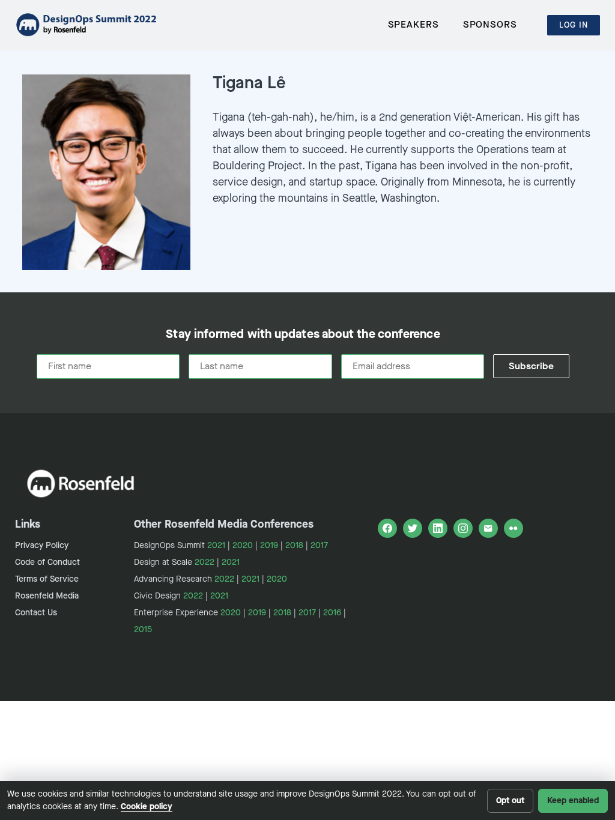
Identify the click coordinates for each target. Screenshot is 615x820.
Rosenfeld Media (47, 595)
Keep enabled (573, 800)
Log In (573, 25)
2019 (269, 545)
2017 (319, 545)
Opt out (510, 800)
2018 (294, 545)
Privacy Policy (41, 545)
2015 (143, 629)
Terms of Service (47, 579)
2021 (216, 545)
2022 (204, 562)
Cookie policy (146, 806)
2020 (242, 545)
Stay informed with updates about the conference (303, 334)
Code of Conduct (47, 562)
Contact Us (36, 612)
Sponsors (490, 24)
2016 (332, 612)
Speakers (413, 24)
